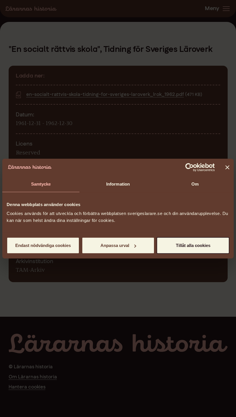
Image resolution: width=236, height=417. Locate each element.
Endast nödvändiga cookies (43, 245)
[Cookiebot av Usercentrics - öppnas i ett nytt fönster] (189, 167)
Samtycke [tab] (41, 183)
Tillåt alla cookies (193, 245)
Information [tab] (118, 183)
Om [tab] (195, 183)
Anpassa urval (114, 245)
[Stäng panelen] (227, 167)
